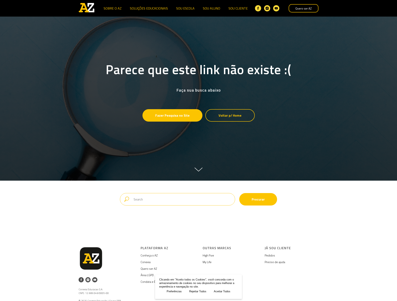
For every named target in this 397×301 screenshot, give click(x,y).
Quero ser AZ (303, 8)
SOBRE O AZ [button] (113, 8)
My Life (207, 262)
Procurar (258, 199)
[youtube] (276, 8)
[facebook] (258, 8)
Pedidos (270, 255)
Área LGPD (147, 275)
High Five (208, 255)
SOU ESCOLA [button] (185, 8)
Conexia (146, 262)
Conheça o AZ (149, 255)
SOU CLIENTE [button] (238, 8)
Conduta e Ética (150, 281)
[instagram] (267, 8)
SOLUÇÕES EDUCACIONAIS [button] (149, 8)
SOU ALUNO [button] (211, 8)
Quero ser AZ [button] (149, 268)
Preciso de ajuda (275, 262)
